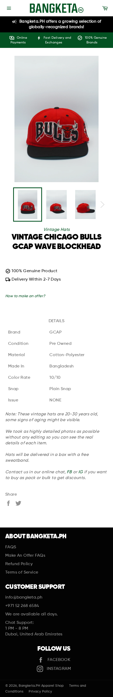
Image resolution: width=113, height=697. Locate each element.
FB (69, 472)
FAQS (10, 547)
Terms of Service (21, 572)
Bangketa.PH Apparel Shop (41, 686)
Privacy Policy (40, 691)
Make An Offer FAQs (25, 556)
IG (80, 472)
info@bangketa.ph (23, 597)
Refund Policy (19, 564)
